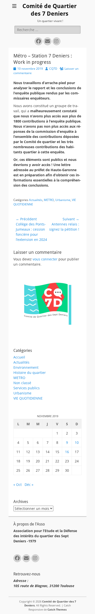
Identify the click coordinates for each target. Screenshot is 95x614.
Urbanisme (62, 200)
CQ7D (53, 69)
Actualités (35, 200)
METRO (49, 200)
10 (77, 442)
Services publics (26, 388)
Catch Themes (57, 609)
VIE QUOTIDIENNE (28, 398)
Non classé (22, 382)
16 (67, 451)
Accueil (19, 357)
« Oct (17, 484)
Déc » (29, 484)
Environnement (25, 367)
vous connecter (45, 259)
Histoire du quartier (29, 372)
